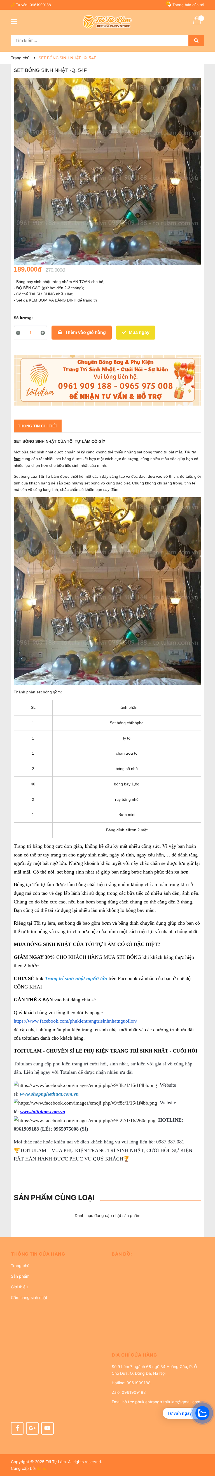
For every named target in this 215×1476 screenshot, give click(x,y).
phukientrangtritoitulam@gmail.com (167, 1401)
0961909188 (40, 5)
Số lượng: (23, 318)
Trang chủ (20, 1265)
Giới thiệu (19, 1286)
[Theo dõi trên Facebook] (17, 1428)
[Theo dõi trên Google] (32, 1428)
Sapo (41, 1468)
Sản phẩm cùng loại (54, 1197)
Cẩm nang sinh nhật (29, 1297)
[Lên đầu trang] (205, 1449)
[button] (57, 1254)
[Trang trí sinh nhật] (107, 380)
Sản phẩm (20, 1276)
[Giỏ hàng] (197, 23)
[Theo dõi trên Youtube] (47, 1428)
